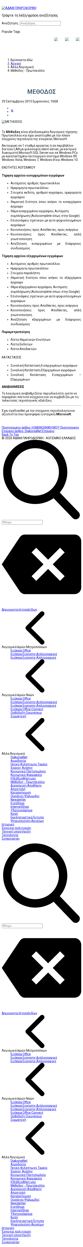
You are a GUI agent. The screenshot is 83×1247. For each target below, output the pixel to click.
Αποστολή (18, 789)
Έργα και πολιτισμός (16, 828)
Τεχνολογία (10, 835)
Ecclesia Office (21, 650)
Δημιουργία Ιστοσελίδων (19, 609)
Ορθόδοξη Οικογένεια (26, 712)
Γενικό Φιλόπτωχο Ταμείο (29, 764)
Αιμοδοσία (18, 760)
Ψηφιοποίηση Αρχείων (27, 821)
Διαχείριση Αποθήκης (26, 785)
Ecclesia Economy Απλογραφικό (33, 657)
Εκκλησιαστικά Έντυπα (27, 817)
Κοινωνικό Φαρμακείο (26, 775)
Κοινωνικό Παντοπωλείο (28, 771)
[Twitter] (12, 111)
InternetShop (20, 806)
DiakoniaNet (19, 757)
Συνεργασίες (11, 838)
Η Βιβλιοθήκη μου (23, 778)
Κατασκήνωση (21, 792)
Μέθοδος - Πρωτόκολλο (28, 782)
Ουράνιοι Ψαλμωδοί (25, 796)
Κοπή (14, 814)
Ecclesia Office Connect (27, 709)
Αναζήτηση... (11, 23)
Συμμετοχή (18, 716)
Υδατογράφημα (21, 810)
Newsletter (18, 799)
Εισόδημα (17, 803)
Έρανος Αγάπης (22, 768)
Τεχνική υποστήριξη (16, 831)
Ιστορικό (8, 824)
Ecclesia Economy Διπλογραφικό (34, 654)
